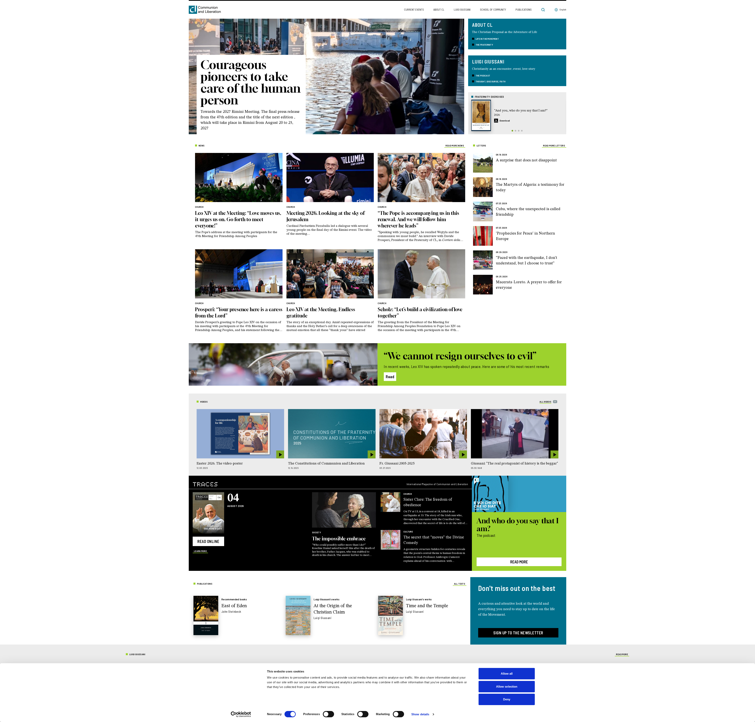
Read (390, 376)
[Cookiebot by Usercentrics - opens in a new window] (241, 714)
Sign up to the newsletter (518, 632)
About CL (438, 9)
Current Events (414, 9)
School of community (493, 9)
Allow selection (506, 686)
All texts (459, 583)
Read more (519, 561)
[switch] (328, 714)
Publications (524, 9)
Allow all (507, 673)
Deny (506, 699)
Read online (208, 541)
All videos (545, 401)
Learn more (200, 551)
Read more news (455, 145)
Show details (420, 714)
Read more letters (554, 145)
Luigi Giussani (462, 9)
